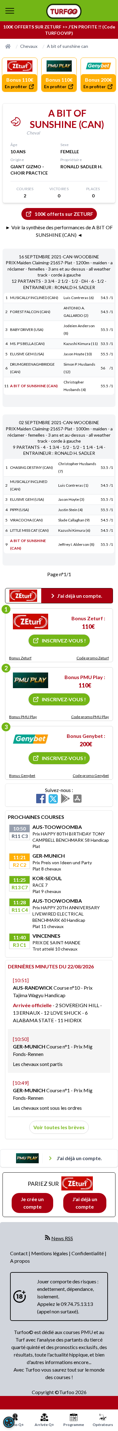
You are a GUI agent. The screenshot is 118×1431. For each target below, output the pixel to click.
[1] (30, 621)
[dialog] (8, 1422)
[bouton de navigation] (9, 10)
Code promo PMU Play (90, 716)
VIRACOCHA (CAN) (26, 520)
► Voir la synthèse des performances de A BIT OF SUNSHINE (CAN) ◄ (59, 231)
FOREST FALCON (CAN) (30, 311)
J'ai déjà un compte (84, 1203)
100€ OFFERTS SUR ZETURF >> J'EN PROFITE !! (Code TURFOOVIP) (59, 30)
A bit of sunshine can (67, 46)
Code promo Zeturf (92, 658)
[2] (30, 680)
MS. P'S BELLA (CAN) (27, 343)
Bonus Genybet (22, 775)
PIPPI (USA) (19, 509)
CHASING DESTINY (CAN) (31, 467)
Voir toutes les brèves (59, 1127)
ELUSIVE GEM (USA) (27, 354)
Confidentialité (88, 1253)
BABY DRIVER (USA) (26, 329)
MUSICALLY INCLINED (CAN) (34, 297)
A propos (20, 1261)
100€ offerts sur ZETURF (64, 214)
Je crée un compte (32, 1203)
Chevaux (28, 46)
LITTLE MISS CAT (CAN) (29, 530)
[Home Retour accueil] (63, 11)
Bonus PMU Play (23, 716)
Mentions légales (50, 1253)
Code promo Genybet (91, 775)
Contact (19, 1253)
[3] (30, 739)
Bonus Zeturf (20, 658)
